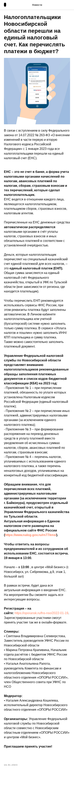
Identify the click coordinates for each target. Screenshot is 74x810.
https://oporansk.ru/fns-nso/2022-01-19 (41, 613)
